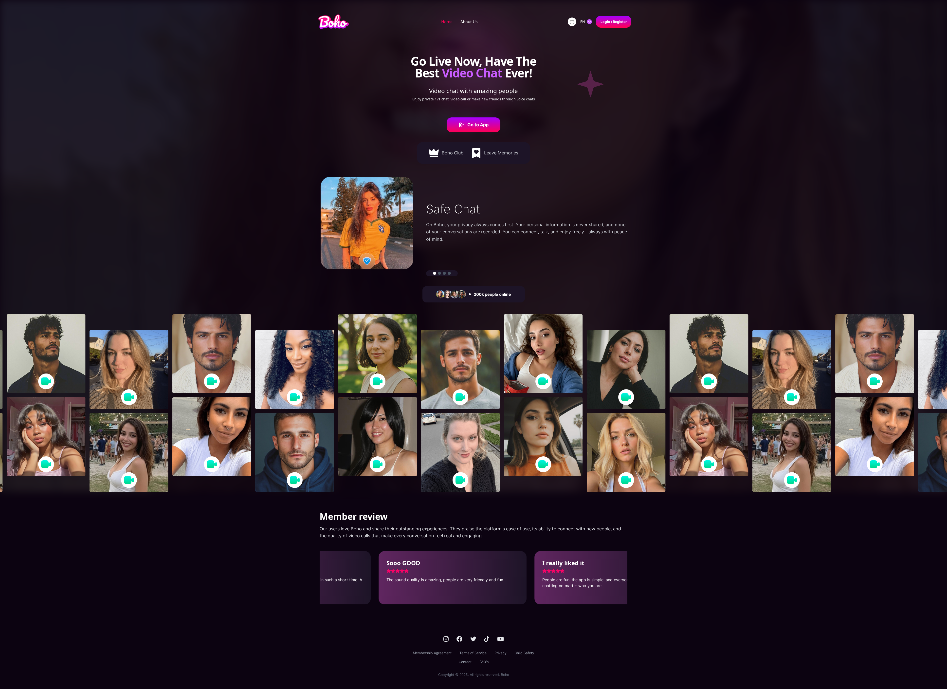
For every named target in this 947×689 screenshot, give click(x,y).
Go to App (478, 124)
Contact (465, 662)
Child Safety (524, 653)
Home (447, 21)
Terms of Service (473, 653)
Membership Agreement (432, 653)
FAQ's (484, 662)
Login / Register (614, 21)
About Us (469, 21)
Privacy (500, 653)
